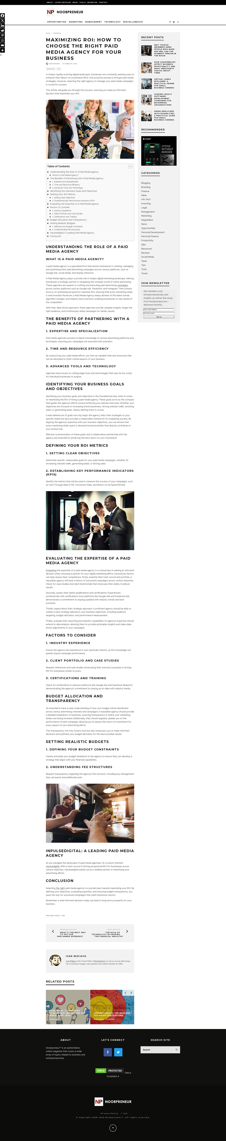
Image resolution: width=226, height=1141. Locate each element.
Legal (144, 207)
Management (93, 22)
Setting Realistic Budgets (62, 223)
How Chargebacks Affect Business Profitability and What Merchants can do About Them (165, 67)
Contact (103, 2)
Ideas (75, 2)
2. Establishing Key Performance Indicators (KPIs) (73, 201)
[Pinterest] (2, 35)
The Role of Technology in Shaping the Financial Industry (107, 934)
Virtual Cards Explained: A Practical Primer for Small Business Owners (164, 83)
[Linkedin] (2, 25)
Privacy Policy (109, 1113)
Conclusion (55, 236)
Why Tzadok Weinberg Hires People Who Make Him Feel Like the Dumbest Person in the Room (165, 50)
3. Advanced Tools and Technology (67, 188)
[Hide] (1, 55)
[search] (176, 1049)
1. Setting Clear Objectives (63, 197)
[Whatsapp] (2, 40)
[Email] (2, 45)
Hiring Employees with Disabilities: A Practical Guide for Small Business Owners (164, 115)
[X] (2, 20)
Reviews (145, 253)
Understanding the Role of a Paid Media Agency (74, 172)
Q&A (143, 244)
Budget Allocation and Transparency (68, 220)
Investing (146, 203)
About (50, 2)
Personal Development (153, 232)
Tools (82, 2)
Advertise (92, 2)
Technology (112, 22)
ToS (125, 1113)
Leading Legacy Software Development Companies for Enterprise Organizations (163, 99)
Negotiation (147, 220)
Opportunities (57, 22)
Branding (145, 187)
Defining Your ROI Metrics (62, 194)
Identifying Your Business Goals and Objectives (73, 191)
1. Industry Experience (61, 210)
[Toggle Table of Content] (129, 167)
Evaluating (51, 570)
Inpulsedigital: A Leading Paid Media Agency (72, 233)
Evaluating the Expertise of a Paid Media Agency (74, 204)
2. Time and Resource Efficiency (66, 185)
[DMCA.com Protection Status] (109, 1073)
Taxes (144, 261)
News (144, 224)
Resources (146, 248)
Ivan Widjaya (54, 64)
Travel (144, 273)
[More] (2, 50)
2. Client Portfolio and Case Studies (67, 214)
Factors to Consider (60, 207)
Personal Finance (150, 236)
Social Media (147, 257)
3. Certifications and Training (64, 217)
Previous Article (68, 929)
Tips (58, 69)
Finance (145, 191)
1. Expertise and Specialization (65, 182)
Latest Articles (63, 2)
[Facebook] (2, 15)
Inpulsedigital (52, 866)
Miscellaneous (133, 22)
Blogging (145, 183)
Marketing (76, 22)
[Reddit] (2, 30)
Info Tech (146, 199)
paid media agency (54, 915)
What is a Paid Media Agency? (65, 175)
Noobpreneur (99, 961)
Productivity (147, 240)
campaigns (122, 285)
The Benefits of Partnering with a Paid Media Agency (76, 178)
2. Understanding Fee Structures (66, 229)
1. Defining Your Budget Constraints (67, 226)
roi (64, 915)
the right (60, 888)
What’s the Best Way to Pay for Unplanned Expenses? (71, 934)
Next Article (114, 929)
